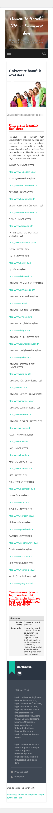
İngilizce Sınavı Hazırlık (26, 756)
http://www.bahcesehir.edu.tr (23, 185)
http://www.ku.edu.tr (19, 455)
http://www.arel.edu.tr (19, 303)
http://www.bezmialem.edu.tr (23, 212)
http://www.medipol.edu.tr (21, 401)
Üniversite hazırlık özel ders (25, 72)
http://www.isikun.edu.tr (20, 276)
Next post (19, 776)
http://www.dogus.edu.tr (21, 226)
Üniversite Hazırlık (23, 712)
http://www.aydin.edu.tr (20, 317)
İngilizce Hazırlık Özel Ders (27, 703)
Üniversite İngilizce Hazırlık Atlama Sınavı (26, 734)
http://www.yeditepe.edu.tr (22, 570)
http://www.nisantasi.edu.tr (22, 488)
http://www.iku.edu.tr (19, 387)
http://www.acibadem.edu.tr (22, 172)
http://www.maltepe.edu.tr (21, 468)
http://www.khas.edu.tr (20, 441)
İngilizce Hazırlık (22, 697)
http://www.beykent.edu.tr (22, 199)
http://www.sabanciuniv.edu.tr (23, 543)
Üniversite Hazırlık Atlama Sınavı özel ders (27, 26)
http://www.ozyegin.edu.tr (21, 515)
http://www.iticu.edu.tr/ (20, 428)
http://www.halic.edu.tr (20, 263)
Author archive (19, 673)
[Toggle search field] (44, 53)
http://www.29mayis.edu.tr (22, 290)
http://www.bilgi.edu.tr (20, 330)
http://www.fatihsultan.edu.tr (23, 242)
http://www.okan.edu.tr (20, 502)
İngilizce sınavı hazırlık (25, 706)
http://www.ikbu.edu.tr (20, 374)
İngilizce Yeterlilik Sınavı (26, 709)
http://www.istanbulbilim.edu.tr (24, 344)
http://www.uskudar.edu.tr (21, 556)
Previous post (21, 772)
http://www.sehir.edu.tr (20, 414)
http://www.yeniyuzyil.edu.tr (22, 583)
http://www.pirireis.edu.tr (21, 529)
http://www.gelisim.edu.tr (21, 357)
